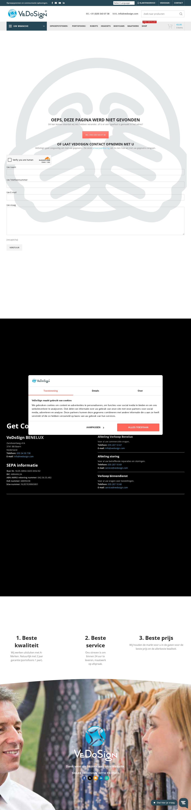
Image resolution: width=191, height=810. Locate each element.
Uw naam (11, 167)
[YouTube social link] (60, 3)
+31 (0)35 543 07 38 (99, 13)
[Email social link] (56, 3)
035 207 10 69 (115, 464)
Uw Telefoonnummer (17, 179)
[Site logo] (27, 13)
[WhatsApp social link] (107, 778)
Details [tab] (95, 390)
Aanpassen (93, 427)
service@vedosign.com (116, 468)
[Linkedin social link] (64, 3)
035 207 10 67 (115, 445)
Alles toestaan (138, 427)
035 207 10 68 (115, 484)
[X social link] (90, 778)
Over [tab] (140, 390)
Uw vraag (11, 205)
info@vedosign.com (128, 13)
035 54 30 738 (23, 453)
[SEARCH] (181, 13)
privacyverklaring (101, 148)
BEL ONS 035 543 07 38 (95, 134)
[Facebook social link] (52, 3)
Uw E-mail (12, 192)
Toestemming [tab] (51, 390)
